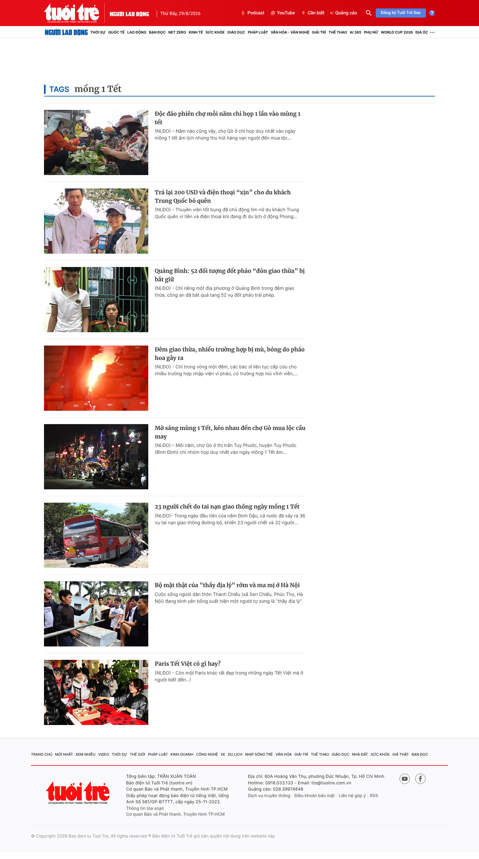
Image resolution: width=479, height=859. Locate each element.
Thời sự (98, 32)
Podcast (255, 13)
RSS (374, 795)
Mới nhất (64, 754)
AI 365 (355, 32)
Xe (223, 754)
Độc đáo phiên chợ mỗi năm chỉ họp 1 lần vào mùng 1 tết (227, 118)
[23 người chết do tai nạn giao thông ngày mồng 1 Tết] (96, 535)
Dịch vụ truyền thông (269, 795)
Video (103, 754)
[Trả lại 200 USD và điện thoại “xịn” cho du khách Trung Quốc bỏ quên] (96, 221)
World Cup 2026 (397, 32)
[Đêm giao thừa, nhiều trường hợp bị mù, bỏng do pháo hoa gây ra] (96, 378)
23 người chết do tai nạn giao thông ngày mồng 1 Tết (227, 506)
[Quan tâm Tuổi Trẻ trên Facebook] (420, 779)
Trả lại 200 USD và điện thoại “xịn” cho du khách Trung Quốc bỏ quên (223, 196)
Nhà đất (360, 754)
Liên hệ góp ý (352, 795)
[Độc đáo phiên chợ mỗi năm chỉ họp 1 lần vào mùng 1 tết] (96, 142)
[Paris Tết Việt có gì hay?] (96, 692)
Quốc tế (116, 32)
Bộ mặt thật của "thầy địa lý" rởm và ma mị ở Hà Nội (227, 585)
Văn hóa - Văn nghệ (290, 32)
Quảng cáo (346, 13)
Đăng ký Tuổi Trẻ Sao (401, 12)
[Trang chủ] (66, 32)
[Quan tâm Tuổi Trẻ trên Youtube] (404, 779)
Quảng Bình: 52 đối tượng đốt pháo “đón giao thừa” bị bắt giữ (230, 275)
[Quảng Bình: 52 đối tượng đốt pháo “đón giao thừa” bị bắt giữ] (96, 299)
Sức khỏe (215, 32)
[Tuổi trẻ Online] (78, 792)
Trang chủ (41, 754)
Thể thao (337, 32)
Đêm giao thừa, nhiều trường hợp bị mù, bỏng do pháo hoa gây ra (230, 354)
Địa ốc (421, 32)
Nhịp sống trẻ (259, 754)
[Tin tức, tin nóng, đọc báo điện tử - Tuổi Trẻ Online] (77, 13)
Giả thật (400, 754)
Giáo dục (236, 32)
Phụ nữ (371, 32)
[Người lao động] (129, 13)
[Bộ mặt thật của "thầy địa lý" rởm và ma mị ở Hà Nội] (96, 613)
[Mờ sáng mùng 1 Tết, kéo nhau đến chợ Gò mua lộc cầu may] (96, 456)
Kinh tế (196, 32)
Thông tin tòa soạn (145, 808)
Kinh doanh (182, 754)
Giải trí (319, 32)
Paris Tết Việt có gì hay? (188, 663)
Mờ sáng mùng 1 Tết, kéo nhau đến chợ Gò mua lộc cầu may (230, 432)
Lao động (137, 32)
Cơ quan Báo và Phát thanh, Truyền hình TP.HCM (175, 814)
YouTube (286, 13)
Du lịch (235, 754)
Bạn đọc (157, 32)
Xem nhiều (85, 754)
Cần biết (316, 13)
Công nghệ (207, 754)
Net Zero (177, 32)
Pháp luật (258, 32)
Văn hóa (284, 754)
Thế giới (137, 754)
